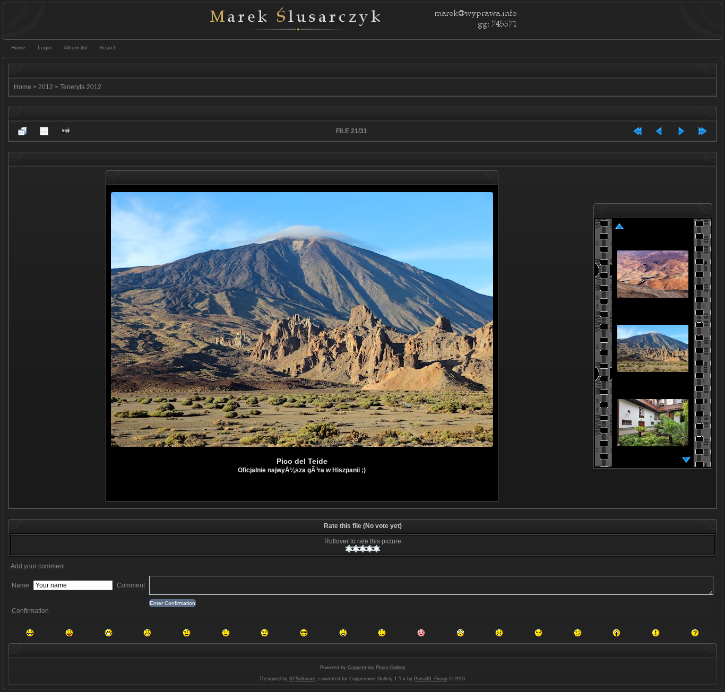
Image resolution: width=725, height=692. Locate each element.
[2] (355, 548)
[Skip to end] (702, 131)
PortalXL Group (430, 678)
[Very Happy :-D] (109, 633)
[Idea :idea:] (616, 633)
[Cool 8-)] (304, 633)
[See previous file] (659, 131)
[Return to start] (637, 131)
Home (22, 87)
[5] (376, 548)
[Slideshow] (65, 131)
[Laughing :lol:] (30, 633)
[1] (349, 548)
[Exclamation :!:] (656, 633)
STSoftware (302, 678)
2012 (45, 87)
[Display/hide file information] (44, 131)
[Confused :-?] (382, 633)
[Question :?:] (695, 633)
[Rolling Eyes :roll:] (538, 633)
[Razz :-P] (69, 633)
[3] (362, 548)
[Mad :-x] (499, 633)
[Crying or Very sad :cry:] (265, 633)
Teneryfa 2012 (80, 87)
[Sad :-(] (226, 633)
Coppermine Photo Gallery (376, 667)
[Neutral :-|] (187, 633)
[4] (369, 548)
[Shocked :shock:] (460, 633)
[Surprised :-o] (343, 633)
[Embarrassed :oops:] (421, 633)
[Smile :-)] (147, 633)
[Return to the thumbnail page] (22, 131)
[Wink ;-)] (578, 633)
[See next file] (681, 131)
